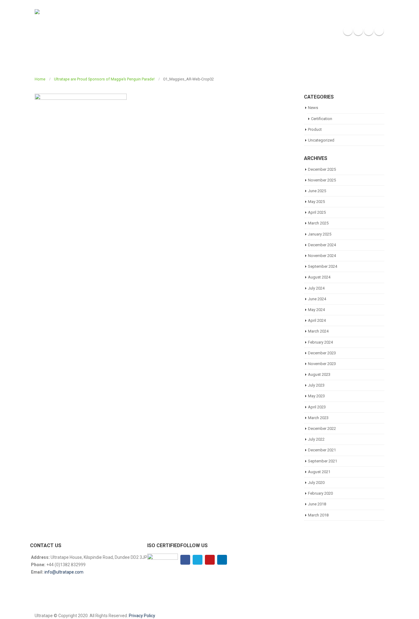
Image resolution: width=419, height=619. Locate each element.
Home (216, 31)
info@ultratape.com (63, 572)
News (301, 31)
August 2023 (319, 374)
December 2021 (322, 450)
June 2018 (317, 504)
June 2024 (317, 299)
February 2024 (320, 342)
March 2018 (318, 515)
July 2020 (316, 482)
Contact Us (325, 31)
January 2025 (319, 234)
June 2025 (317, 191)
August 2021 (319, 471)
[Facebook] (347, 30)
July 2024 (316, 288)
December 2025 (322, 169)
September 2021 (322, 461)
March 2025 (318, 223)
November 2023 (322, 363)
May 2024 (316, 309)
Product (315, 129)
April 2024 (317, 320)
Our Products (270, 31)
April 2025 (317, 212)
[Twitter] (358, 30)
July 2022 (316, 439)
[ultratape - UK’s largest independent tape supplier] (68, 30)
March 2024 (318, 331)
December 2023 (322, 353)
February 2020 (320, 493)
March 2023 (318, 417)
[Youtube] (368, 30)
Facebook (185, 560)
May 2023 (316, 396)
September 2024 (322, 266)
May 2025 (316, 201)
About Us (238, 31)
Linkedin (222, 560)
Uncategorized (321, 140)
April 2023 (317, 407)
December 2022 (322, 428)
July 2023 (316, 385)
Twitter (197, 560)
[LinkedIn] (379, 30)
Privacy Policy (142, 615)
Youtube (210, 560)
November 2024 (322, 255)
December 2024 (322, 245)
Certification (321, 118)
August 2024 (319, 277)
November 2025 (322, 180)
